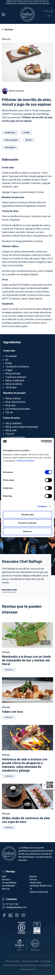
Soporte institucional (39, 892)
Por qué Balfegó (9, 882)
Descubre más (9, 589)
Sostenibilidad (8, 885)
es (49, 16)
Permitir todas (27, 514)
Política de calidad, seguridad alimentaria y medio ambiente (27, 965)
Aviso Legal (45, 961)
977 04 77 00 (12, 904)
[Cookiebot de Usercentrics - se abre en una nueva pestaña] (41, 441)
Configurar (42, 506)
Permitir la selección (27, 523)
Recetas (8, 29)
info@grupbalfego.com (16, 907)
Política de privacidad (30, 961)
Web (4, 876)
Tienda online (35, 882)
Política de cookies (26, 461)
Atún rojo (6, 889)
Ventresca (8, 670)
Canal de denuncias (27, 969)
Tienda (46, 11)
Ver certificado (44, 3)
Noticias (33, 879)
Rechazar (27, 531)
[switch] (48, 480)
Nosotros (6, 879)
